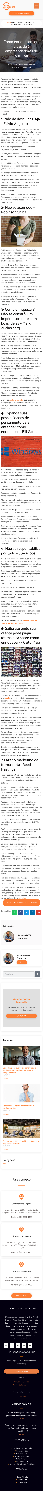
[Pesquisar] (37, 974)
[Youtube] (30, 1345)
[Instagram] (6, 1345)
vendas (7, 698)
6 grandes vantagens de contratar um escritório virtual (18, 1107)
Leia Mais (21, 1419)
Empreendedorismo (28, 64)
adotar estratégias (16, 400)
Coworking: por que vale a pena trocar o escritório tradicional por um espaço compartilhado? (19, 1070)
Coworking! (22, 898)
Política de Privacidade (21, 1385)
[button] (36, 6)
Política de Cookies (21, 1382)
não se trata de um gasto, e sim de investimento (19, 622)
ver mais (22, 962)
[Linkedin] (18, 1345)
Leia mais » (6, 1079)
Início (9, 22)
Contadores (21, 1396)
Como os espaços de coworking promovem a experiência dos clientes (21, 1414)
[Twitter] (24, 1345)
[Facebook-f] (12, 1345)
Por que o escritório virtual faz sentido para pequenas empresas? (21, 1142)
